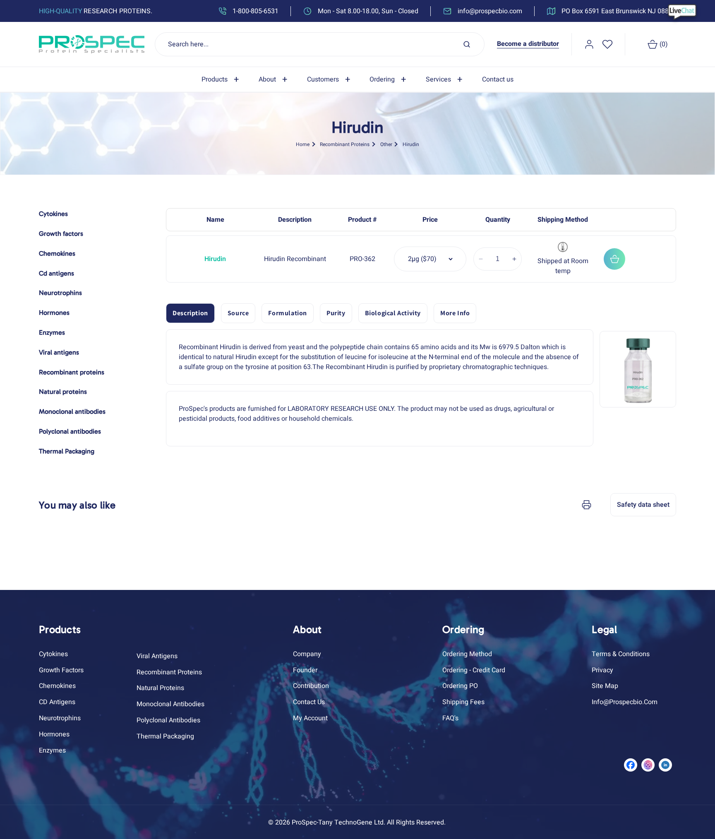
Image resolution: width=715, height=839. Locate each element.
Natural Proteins (160, 688)
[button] (221, 79)
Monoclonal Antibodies (170, 704)
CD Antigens (57, 702)
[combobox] (320, 44)
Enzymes (52, 750)
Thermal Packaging (165, 736)
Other (386, 144)
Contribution (311, 686)
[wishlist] (607, 44)
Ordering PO (460, 686)
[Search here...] (467, 44)
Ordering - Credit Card (473, 670)
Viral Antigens (157, 656)
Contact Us (309, 702)
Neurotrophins (60, 718)
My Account (310, 718)
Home (303, 144)
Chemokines (57, 686)
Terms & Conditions (621, 654)
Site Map (605, 686)
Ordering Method (467, 654)
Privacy (602, 670)
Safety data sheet (643, 505)
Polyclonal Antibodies (168, 720)
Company (307, 654)
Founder (305, 670)
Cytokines (53, 654)
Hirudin (411, 144)
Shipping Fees (463, 702)
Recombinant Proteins (344, 144)
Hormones (54, 734)
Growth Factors (61, 670)
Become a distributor (528, 44)
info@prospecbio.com (624, 702)
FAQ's (450, 718)
